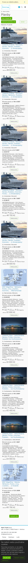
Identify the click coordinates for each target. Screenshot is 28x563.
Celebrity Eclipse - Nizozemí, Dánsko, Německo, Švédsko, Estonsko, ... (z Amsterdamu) (12, 95)
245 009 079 (5, 532)
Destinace (11, 537)
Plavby (4, 537)
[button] (6, 18)
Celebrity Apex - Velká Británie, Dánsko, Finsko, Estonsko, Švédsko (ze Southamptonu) (13, 337)
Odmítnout (5, 560)
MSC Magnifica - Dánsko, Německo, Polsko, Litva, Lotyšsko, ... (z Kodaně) (11, 484)
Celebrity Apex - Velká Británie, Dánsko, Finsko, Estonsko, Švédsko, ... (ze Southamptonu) (13, 387)
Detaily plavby (14, 73)
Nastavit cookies (19, 557)
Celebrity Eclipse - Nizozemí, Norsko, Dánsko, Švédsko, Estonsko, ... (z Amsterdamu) (12, 46)
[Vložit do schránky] (25, 43)
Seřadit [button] (23, 22)
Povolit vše (7, 557)
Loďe (18, 537)
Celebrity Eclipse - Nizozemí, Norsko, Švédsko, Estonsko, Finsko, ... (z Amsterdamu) (12, 192)
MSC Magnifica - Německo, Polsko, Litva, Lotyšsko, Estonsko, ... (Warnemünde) (12, 289)
